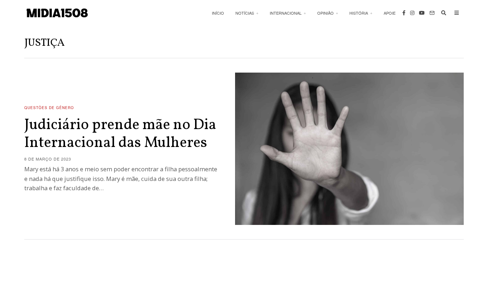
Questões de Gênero (49, 107)
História (358, 13)
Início (218, 13)
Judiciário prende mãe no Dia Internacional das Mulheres (120, 134)
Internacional (286, 13)
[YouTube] (422, 13)
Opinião (325, 13)
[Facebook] (403, 13)
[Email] (432, 13)
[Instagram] (412, 13)
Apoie (389, 13)
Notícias (244, 13)
